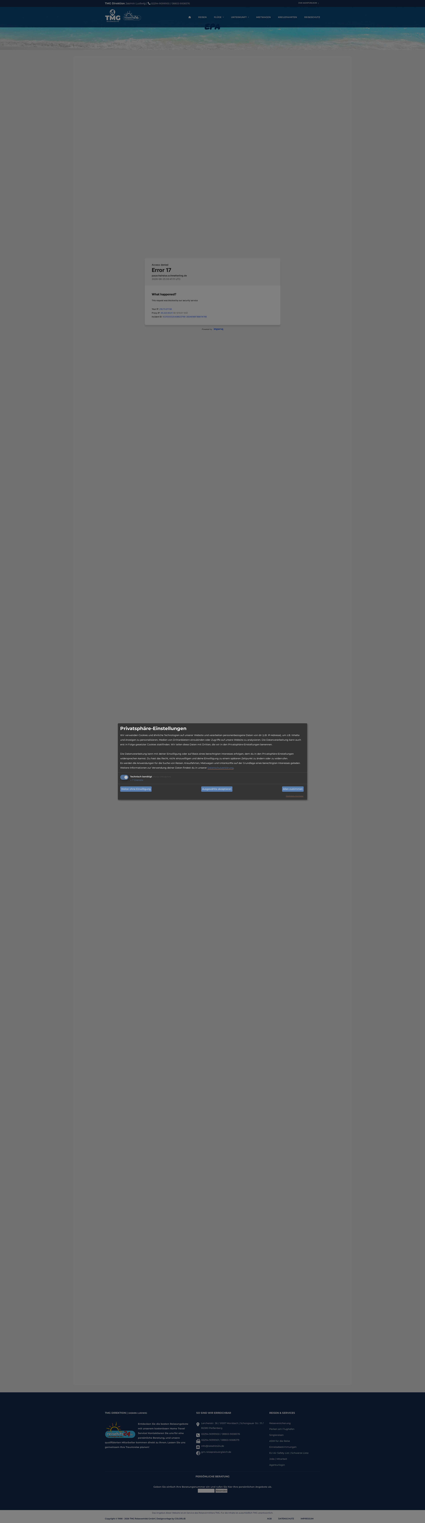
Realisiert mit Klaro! (294, 795)
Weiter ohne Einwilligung (136, 788)
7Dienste (136, 779)
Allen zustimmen (293, 788)
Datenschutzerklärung (221, 767)
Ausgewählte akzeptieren (216, 788)
